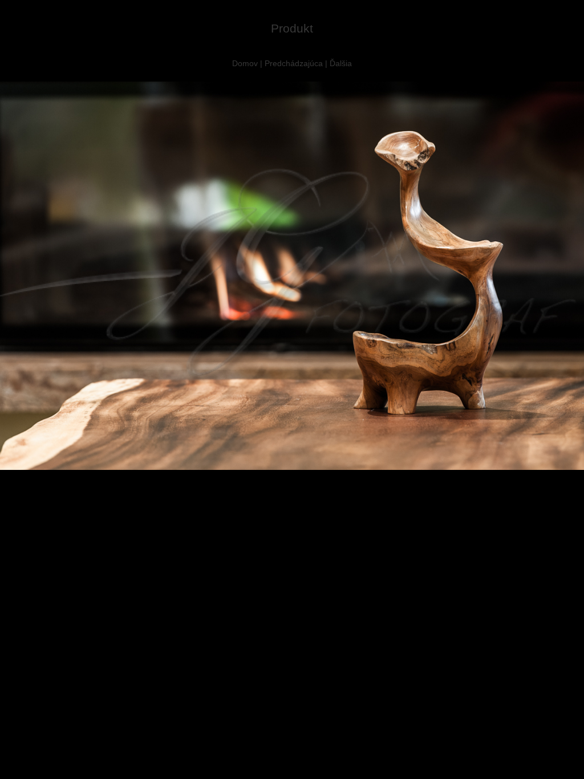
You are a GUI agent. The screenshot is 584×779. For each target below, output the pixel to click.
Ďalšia (341, 63)
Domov (245, 63)
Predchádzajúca (294, 63)
